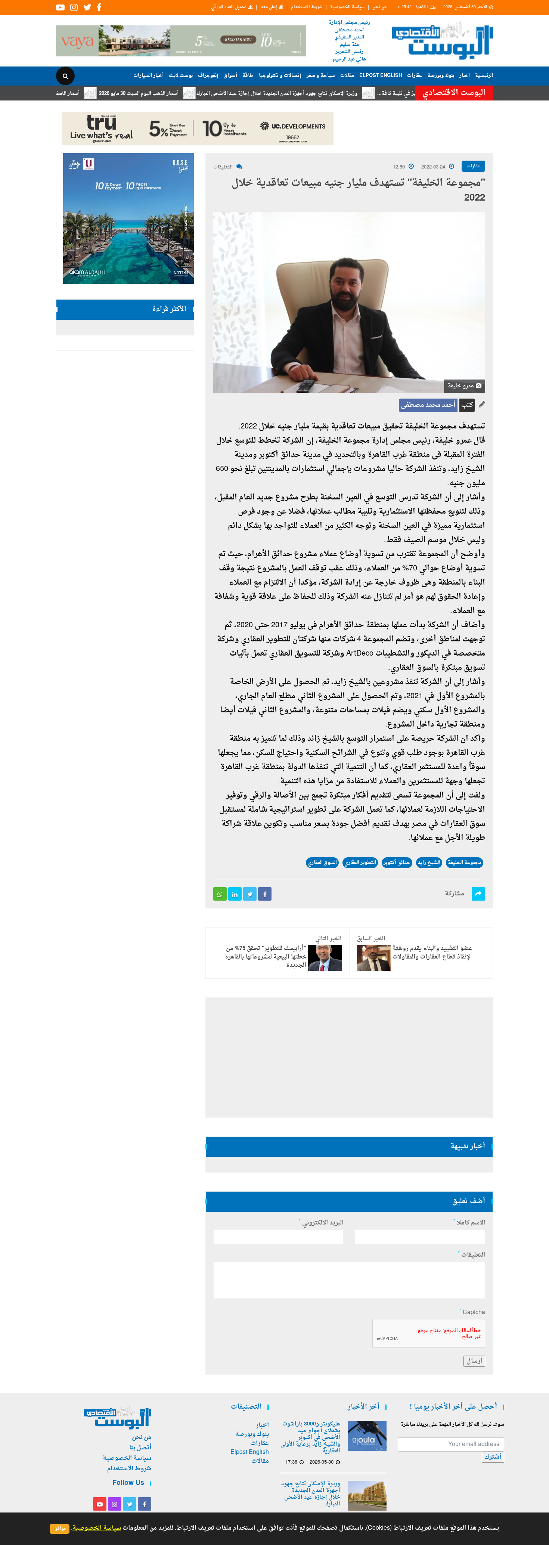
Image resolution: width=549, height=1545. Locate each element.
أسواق (230, 75)
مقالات (347, 75)
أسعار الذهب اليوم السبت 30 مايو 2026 (174, 93)
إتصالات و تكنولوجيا (280, 75)
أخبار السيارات (148, 75)
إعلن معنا (268, 7)
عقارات (414, 75)
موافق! (59, 1529)
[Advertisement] (525, 243)
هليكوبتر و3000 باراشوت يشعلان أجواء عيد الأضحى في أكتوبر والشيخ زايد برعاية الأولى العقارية (310, 1438)
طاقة (248, 75)
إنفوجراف (208, 75)
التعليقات (223, 167)
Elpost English (380, 75)
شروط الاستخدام (306, 7)
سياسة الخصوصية (347, 7)
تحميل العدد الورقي (228, 7)
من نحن (379, 7)
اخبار (464, 75)
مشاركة (454, 893)
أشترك (493, 1457)
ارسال (474, 1361)
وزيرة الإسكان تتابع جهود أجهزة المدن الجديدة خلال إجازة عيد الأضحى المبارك (312, 93)
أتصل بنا (140, 1447)
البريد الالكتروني (321, 1223)
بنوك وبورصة (440, 75)
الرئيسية (484, 75)
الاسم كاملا (469, 1223)
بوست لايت (181, 75)
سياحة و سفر (321, 75)
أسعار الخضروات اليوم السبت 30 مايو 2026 (70, 93)
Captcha (472, 1312)
